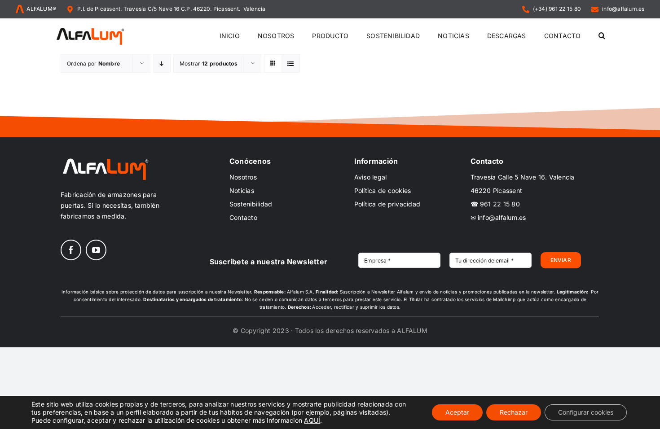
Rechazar (514, 412)
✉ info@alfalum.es (498, 217)
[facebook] (71, 250)
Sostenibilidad (250, 204)
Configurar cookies (585, 412)
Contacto (243, 217)
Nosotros (243, 177)
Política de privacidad (387, 204)
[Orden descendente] (162, 63)
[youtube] (96, 250)
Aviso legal (370, 177)
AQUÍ (312, 420)
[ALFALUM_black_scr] (90, 29)
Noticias (241, 190)
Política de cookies (382, 190)
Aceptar (457, 412)
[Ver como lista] (290, 63)
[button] (601, 36)
